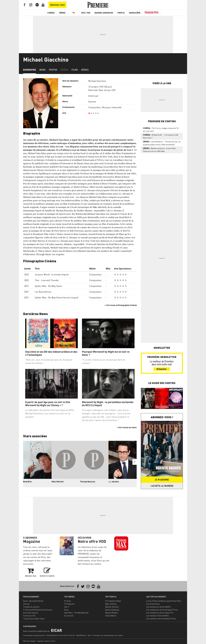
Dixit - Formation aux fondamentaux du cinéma (105, 635)
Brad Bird (27, 481)
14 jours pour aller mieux (34, 618)
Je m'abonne (162, 479)
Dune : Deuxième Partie (33, 601)
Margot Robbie (111, 612)
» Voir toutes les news (127, 427)
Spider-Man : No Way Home (48, 286)
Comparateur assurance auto (34, 635)
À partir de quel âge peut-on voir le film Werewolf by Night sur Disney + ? (47, 404)
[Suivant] (134, 462)
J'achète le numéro (161, 485)
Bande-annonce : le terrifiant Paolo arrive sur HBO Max (159, 149)
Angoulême (134, 13)
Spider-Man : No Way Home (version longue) (56, 297)
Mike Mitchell (58, 481)
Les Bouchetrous (43, 291)
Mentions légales (29, 641)
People (121, 13)
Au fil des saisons (30, 612)
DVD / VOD (85, 13)
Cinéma (51, 13)
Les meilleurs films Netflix (157, 615)
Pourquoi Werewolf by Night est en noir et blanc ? (105, 353)
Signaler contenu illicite (46, 641)
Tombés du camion (31, 607)
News (42, 69)
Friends (67, 601)
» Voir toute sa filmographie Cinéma (121, 305)
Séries (62, 13)
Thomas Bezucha (87, 481)
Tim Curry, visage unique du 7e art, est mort (160, 129)
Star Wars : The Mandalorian (76, 612)
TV (73, 13)
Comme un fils (29, 615)
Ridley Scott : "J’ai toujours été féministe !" (160, 136)
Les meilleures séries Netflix (158, 607)
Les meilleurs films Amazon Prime (161, 618)
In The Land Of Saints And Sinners (37, 609)
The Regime (69, 604)
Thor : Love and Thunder (47, 280)
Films (74, 69)
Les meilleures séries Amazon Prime (162, 609)
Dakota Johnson (112, 607)
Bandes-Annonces (104, 13)
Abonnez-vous (57, 4)
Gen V (66, 607)
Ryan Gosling (110, 604)
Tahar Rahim (110, 615)
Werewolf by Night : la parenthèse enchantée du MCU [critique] (107, 404)
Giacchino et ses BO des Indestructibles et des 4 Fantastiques (51, 353)
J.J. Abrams (113, 481)
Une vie (26, 604)
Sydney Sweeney (112, 609)
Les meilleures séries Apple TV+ (160, 612)
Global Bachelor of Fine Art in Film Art (60, 635)
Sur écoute (68, 615)
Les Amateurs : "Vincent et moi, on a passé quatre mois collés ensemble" (162, 143)
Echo (66, 609)
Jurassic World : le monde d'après (52, 274)
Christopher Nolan (113, 601)
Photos (53, 69)
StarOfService (81, 635)
